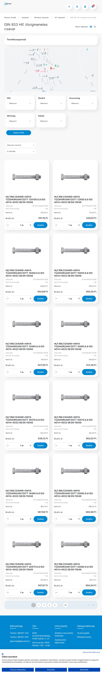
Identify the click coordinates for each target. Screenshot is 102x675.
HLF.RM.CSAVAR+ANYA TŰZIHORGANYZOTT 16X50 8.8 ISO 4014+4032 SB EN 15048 (25, 273)
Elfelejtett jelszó (84, 637)
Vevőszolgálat (83, 633)
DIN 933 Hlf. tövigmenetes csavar (83, 17)
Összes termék (10, 17)
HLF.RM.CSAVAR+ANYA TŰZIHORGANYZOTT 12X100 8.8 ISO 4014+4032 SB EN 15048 (25, 199)
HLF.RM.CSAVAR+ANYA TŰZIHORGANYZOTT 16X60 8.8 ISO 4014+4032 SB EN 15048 (25, 346)
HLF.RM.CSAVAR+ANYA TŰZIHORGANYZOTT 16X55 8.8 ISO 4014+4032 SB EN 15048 (73, 273)
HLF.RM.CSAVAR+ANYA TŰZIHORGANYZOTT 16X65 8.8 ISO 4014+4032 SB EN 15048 (73, 346)
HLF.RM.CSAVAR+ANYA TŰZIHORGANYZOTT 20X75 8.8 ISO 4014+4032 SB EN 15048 (25, 567)
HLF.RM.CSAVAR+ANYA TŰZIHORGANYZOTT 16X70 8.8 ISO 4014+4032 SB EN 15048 (25, 420)
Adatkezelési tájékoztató (60, 641)
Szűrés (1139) (18, 133)
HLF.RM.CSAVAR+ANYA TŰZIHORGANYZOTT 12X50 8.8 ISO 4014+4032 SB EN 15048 (73, 199)
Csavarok (25, 17)
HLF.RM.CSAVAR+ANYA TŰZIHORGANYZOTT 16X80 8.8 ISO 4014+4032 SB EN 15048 (25, 493)
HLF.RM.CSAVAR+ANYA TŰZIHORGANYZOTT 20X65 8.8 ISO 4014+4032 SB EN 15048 (73, 493)
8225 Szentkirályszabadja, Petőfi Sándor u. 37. (41, 636)
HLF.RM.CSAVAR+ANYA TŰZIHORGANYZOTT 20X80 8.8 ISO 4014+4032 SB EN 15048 (73, 567)
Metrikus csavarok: (41, 17)
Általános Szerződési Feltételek (64, 634)
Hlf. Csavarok (60, 17)
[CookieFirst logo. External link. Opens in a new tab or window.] (3, 654)
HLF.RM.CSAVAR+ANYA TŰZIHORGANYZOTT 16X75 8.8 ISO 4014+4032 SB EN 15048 (73, 420)
